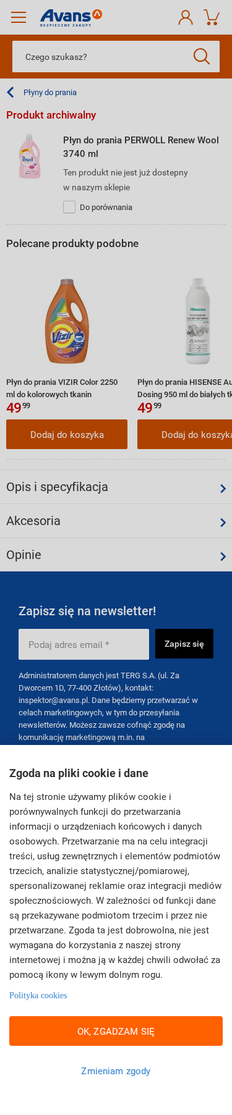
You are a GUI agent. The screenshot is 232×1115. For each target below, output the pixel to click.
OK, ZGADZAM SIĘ (116, 1031)
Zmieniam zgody (115, 1070)
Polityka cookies (38, 995)
